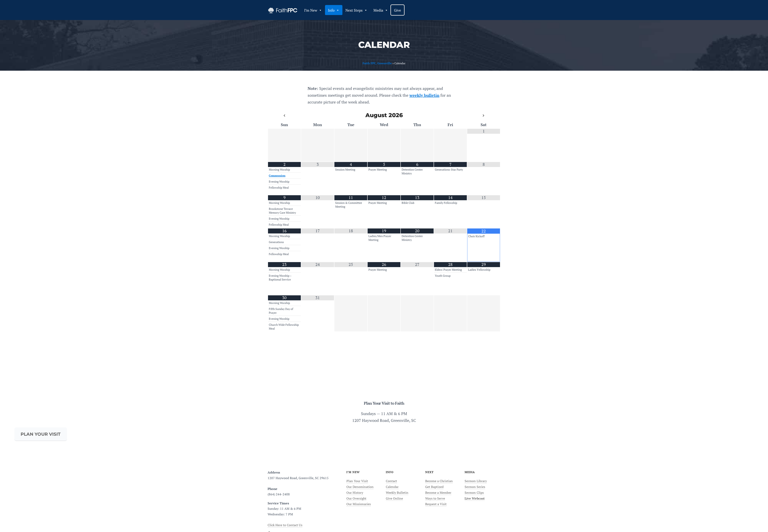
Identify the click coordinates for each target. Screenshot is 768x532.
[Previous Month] (284, 115)
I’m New (310, 10)
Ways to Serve (435, 498)
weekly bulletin (424, 95)
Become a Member (438, 492)
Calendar (392, 487)
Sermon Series (475, 487)
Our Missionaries (358, 504)
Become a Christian (439, 481)
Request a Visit (436, 504)
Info (331, 10)
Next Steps (354, 10)
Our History (354, 492)
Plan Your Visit (357, 481)
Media (378, 10)
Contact (391, 481)
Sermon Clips (474, 492)
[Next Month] (483, 115)
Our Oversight (356, 498)
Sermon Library (476, 481)
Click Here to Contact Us (285, 525)
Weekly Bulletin (397, 492)
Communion (277, 175)
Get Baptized (434, 487)
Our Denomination (360, 487)
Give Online (394, 498)
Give (397, 10)
